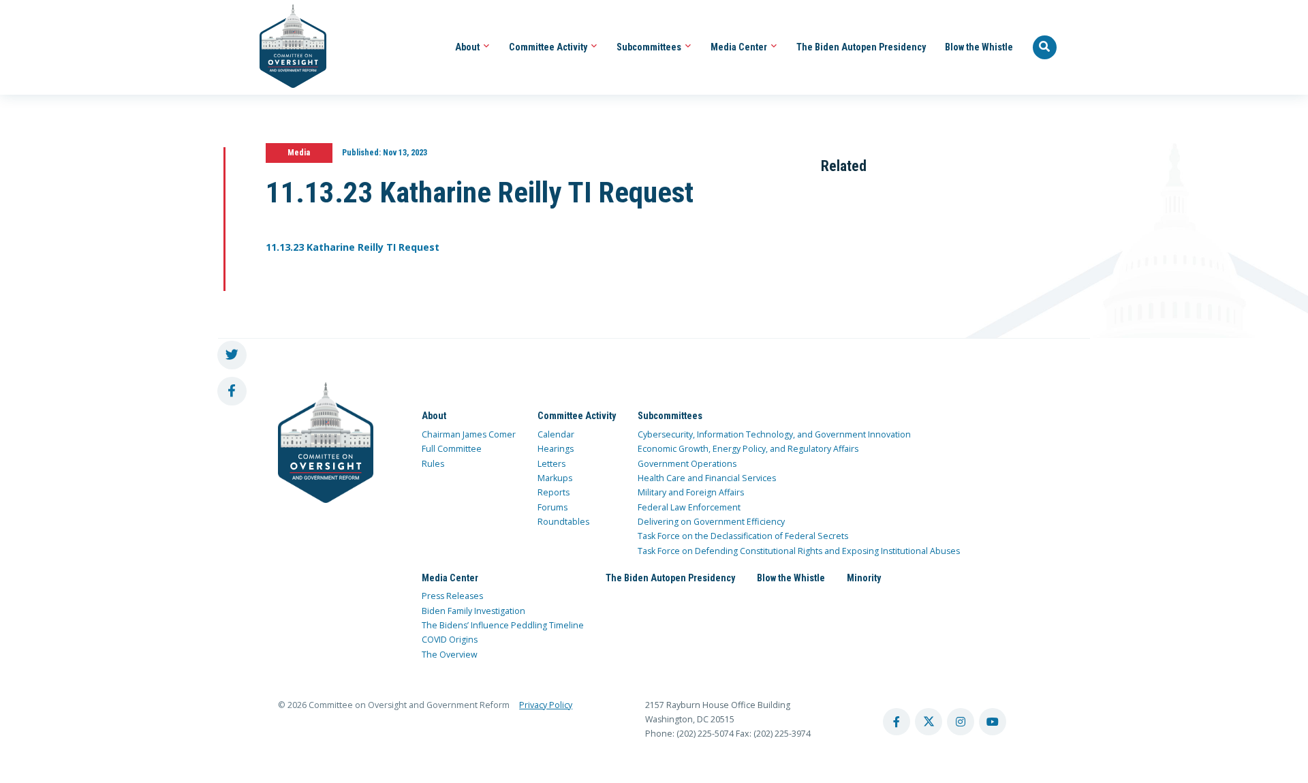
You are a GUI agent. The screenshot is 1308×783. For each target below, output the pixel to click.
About (468, 47)
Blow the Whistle (979, 47)
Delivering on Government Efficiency (711, 521)
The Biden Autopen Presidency (861, 47)
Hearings (556, 449)
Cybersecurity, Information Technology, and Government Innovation (774, 434)
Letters (551, 464)
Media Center (740, 47)
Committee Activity (549, 47)
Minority (864, 577)
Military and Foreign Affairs (691, 492)
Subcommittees (650, 47)
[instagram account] (960, 721)
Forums (552, 507)
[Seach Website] (1045, 47)
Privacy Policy (545, 705)
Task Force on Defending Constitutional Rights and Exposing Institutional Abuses (799, 551)
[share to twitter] (232, 355)
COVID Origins (450, 639)
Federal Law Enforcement (689, 507)
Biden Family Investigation (473, 611)
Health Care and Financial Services (707, 478)
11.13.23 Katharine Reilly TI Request (352, 247)
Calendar (556, 434)
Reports (554, 492)
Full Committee (452, 449)
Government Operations (687, 464)
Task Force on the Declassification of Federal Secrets (743, 536)
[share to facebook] (232, 391)
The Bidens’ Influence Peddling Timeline (503, 625)
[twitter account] (928, 721)
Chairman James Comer (469, 434)
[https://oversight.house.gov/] (285, 47)
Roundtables (563, 521)
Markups (555, 478)
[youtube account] (992, 721)
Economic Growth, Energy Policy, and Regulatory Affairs (748, 449)
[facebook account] (896, 721)
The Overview (450, 654)
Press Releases (452, 596)
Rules (433, 464)
